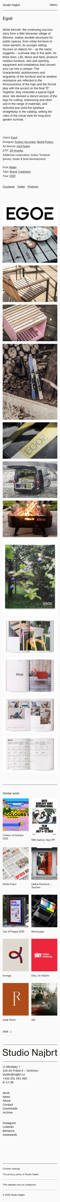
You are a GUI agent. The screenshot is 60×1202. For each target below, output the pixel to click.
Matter (13, 167)
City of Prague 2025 (13, 931)
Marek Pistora (45, 142)
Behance (8, 1131)
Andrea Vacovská (25, 142)
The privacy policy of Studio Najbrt (21, 1174)
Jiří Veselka (16, 150)
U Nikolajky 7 (11, 1066)
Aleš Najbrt (23, 146)
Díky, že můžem (40, 975)
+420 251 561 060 (15, 1078)
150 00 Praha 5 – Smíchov (20, 1070)
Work (6, 1093)
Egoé (14, 137)
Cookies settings (11, 1168)
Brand (13, 171)
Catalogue (24, 171)
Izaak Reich (9, 1019)
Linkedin (8, 1127)
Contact (8, 1104)
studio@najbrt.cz (14, 1074)
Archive (8, 1112)
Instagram (9, 1123)
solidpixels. (31, 1184)
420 (33, 1019)
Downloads (10, 1108)
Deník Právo (9, 884)
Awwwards (10, 1134)
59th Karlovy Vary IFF (43, 839)
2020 (13, 176)
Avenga (7, 975)
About (6, 1100)
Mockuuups (37, 931)
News (6, 1097)
